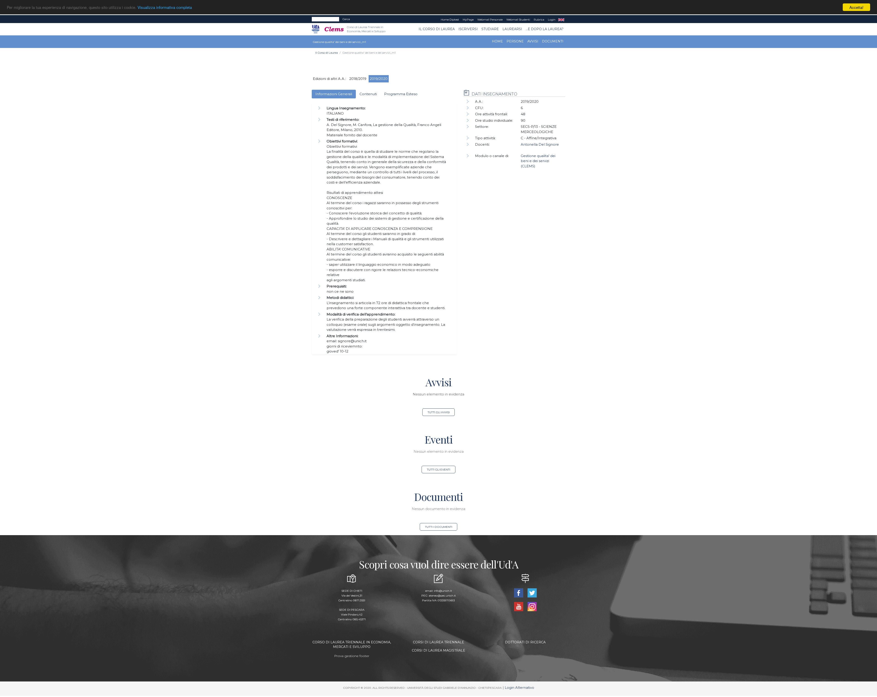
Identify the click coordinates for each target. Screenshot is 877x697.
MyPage (468, 19)
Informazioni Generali (333, 94)
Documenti (552, 41)
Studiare (490, 29)
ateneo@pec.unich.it (442, 595)
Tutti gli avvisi (439, 412)
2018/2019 (357, 78)
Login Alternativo (519, 687)
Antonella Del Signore (540, 144)
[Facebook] (519, 592)
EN (561, 20)
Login (551, 19)
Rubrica (539, 19)
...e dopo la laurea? (544, 29)
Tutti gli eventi (438, 469)
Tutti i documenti (438, 527)
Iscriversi (468, 29)
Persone (515, 41)
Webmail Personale (490, 19)
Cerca (346, 19)
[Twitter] (532, 592)
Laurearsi (512, 29)
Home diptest (450, 19)
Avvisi (532, 41)
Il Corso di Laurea (437, 29)
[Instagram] (532, 606)
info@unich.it (443, 590)
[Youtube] (519, 606)
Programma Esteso (400, 94)
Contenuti (368, 94)
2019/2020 (379, 78)
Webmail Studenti (518, 19)
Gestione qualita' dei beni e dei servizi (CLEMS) (538, 161)
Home (497, 41)
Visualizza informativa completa (164, 7)
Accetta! (856, 7)
